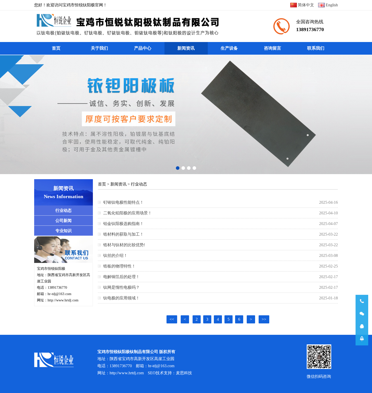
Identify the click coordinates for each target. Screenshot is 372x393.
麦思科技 (184, 373)
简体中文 (305, 5)
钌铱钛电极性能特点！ (123, 202)
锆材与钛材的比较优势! (124, 245)
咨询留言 (272, 48)
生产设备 (229, 48)
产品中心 (142, 48)
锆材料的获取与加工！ (123, 234)
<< (172, 319)
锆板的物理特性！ (119, 266)
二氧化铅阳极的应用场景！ (127, 213)
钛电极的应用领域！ (121, 298)
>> (264, 319)
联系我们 (315, 48)
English (331, 5)
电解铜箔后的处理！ (121, 277)
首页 (56, 48)
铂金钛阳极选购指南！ (123, 223)
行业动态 (139, 184)
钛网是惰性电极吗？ (121, 287)
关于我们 (99, 48)
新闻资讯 (186, 48)
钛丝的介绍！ (115, 255)
